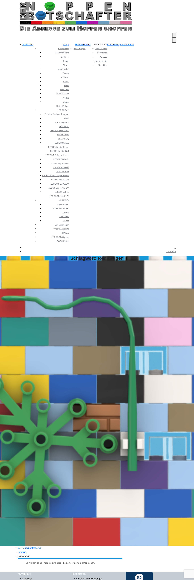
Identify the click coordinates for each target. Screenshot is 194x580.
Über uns (80, 44)
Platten (66, 81)
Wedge (66, 98)
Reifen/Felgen (62, 106)
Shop (66, 44)
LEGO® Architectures (59, 130)
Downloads (102, 53)
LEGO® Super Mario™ (58, 188)
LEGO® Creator (62, 143)
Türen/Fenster (62, 94)
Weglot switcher (125, 44)
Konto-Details (101, 61)
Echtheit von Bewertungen (89, 578)
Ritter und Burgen (61, 208)
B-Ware (65, 233)
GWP (66, 118)
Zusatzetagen (63, 204)
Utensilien (64, 89)
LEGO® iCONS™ (61, 167)
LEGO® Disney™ (61, 159)
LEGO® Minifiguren (60, 237)
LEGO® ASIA (63, 135)
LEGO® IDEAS (62, 171)
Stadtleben (64, 216)
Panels (66, 73)
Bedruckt (65, 57)
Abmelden (102, 65)
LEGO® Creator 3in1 (59, 151)
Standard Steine (62, 53)
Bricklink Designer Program (57, 114)
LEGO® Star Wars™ (60, 184)
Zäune (66, 102)
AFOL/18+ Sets (62, 122)
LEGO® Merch (62, 241)
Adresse (103, 57)
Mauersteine (63, 69)
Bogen (66, 61)
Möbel (66, 212)
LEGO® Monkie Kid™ (59, 196)
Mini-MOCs (64, 200)
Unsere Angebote (61, 229)
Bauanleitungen (62, 225)
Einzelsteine (63, 48)
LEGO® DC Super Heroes (57, 155)
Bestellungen (101, 48)
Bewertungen (79, 48)
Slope (66, 85)
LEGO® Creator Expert (58, 147)
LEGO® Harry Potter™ (59, 163)
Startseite (27, 44)
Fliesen (65, 65)
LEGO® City (63, 139)
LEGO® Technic (62, 192)
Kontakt (111, 44)
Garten (66, 221)
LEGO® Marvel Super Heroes (55, 175)
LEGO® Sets (63, 110)
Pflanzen (65, 77)
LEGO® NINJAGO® (60, 180)
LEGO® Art (64, 126)
